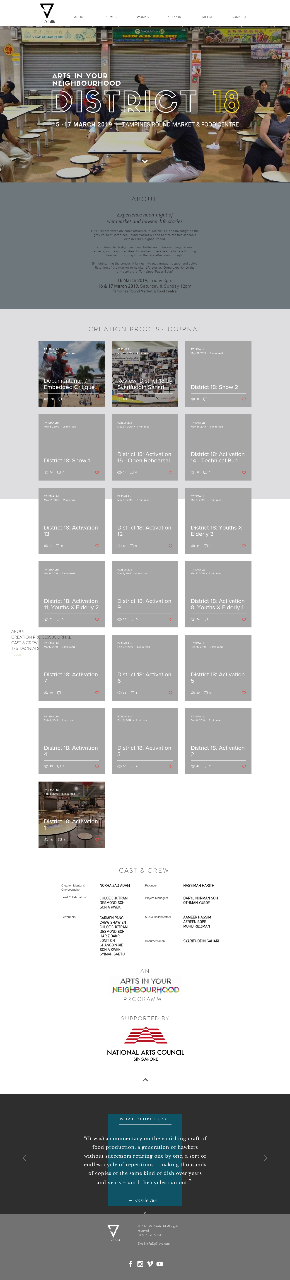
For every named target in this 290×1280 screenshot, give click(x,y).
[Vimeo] (150, 1264)
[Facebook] (130, 1264)
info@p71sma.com (158, 1243)
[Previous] (24, 1158)
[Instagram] (140, 1264)
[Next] (265, 1158)
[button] (142, 17)
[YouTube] (160, 1264)
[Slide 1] (145, 1213)
